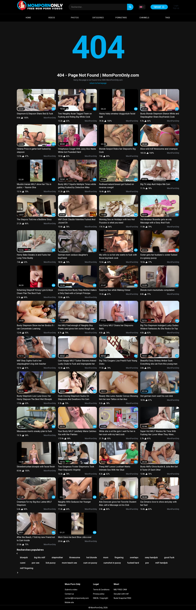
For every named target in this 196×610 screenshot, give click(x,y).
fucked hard (133, 563)
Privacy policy (98, 594)
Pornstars (121, 18)
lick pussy (50, 563)
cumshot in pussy (112, 563)
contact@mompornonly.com (77, 598)
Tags (167, 18)
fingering (119, 557)
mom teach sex (69, 563)
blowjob (24, 557)
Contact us (69, 594)
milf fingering (26, 568)
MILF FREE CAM (120, 590)
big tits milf (39, 557)
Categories (98, 18)
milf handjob (161, 563)
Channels (144, 18)
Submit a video (71, 590)
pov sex (35, 563)
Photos (75, 18)
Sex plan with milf (121, 594)
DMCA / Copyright (100, 598)
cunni (22, 563)
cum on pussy (90, 563)
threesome (74, 557)
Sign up (176, 8)
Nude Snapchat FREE (122, 598)
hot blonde (91, 557)
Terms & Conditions (101, 590)
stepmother (57, 557)
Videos (51, 18)
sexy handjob (151, 557)
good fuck (169, 557)
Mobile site (69, 602)
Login (176, 6)
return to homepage (98, 83)
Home (28, 18)
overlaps (134, 557)
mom (105, 557)
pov (147, 563)
